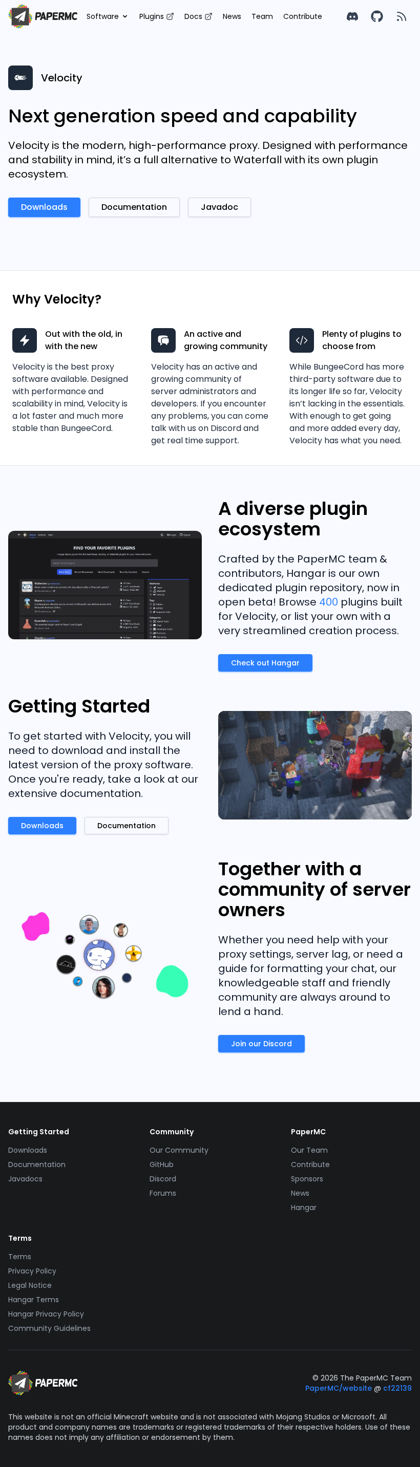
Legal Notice (30, 1285)
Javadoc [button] (219, 207)
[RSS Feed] (401, 16)
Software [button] (103, 16)
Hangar (304, 1207)
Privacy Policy (32, 1271)
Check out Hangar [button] (265, 663)
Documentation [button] (134, 207)
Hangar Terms (33, 1300)
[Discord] (352, 16)
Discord (163, 1179)
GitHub (162, 1164)
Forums (163, 1193)
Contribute (302, 16)
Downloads (27, 1150)
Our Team (309, 1150)
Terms (19, 1257)
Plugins (151, 16)
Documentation (37, 1164)
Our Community (179, 1150)
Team (262, 16)
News (232, 16)
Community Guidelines (49, 1328)
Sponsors (307, 1179)
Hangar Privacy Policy (46, 1314)
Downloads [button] (44, 207)
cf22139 (397, 1388)
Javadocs (25, 1179)
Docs (193, 16)
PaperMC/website (339, 1388)
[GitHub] (377, 16)
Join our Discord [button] (261, 1044)
